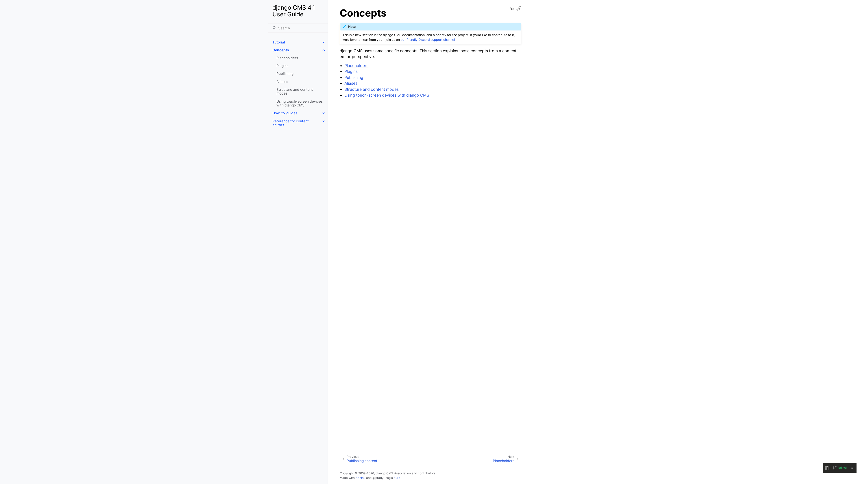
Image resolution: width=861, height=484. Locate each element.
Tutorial (278, 42)
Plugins (282, 66)
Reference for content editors (290, 123)
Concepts (280, 50)
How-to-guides (284, 113)
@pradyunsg (381, 478)
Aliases (282, 82)
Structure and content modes (294, 91)
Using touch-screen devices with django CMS (299, 103)
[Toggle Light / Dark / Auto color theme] (518, 9)
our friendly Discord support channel (428, 39)
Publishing (285, 73)
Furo (397, 478)
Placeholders (287, 58)
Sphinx (360, 478)
